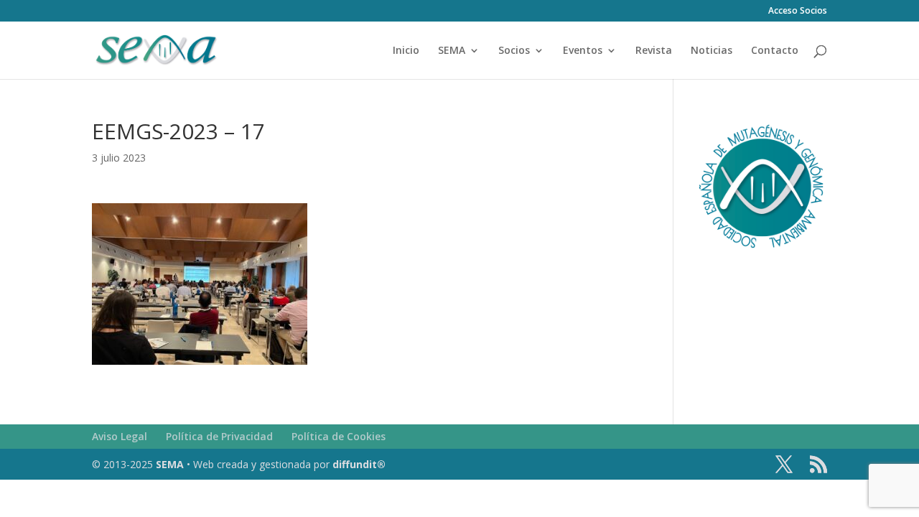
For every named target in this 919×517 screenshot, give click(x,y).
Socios (514, 51)
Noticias (711, 51)
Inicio (406, 51)
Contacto (774, 51)
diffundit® (359, 464)
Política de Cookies (338, 436)
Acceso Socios (797, 11)
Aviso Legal (119, 436)
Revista (653, 51)
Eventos (582, 51)
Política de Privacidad (219, 436)
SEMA (451, 51)
